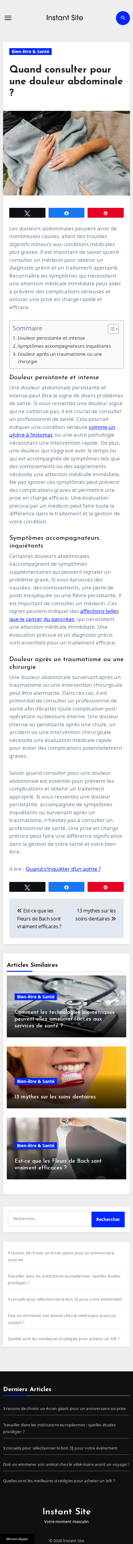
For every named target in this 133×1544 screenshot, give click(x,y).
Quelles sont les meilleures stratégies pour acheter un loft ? (64, 1338)
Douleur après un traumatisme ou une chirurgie (60, 358)
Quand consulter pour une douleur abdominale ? (66, 82)
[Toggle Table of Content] (110, 329)
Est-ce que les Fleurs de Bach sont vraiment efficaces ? (39, 918)
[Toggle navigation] (8, 18)
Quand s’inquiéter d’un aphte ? (63, 868)
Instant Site (66, 1512)
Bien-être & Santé (30, 51)
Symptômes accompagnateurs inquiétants (64, 346)
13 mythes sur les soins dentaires (55, 1097)
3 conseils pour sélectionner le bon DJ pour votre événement (65, 1299)
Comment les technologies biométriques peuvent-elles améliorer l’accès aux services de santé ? (65, 1019)
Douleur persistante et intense (51, 338)
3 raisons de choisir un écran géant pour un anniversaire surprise (64, 1408)
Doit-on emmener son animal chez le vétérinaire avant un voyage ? (66, 1464)
